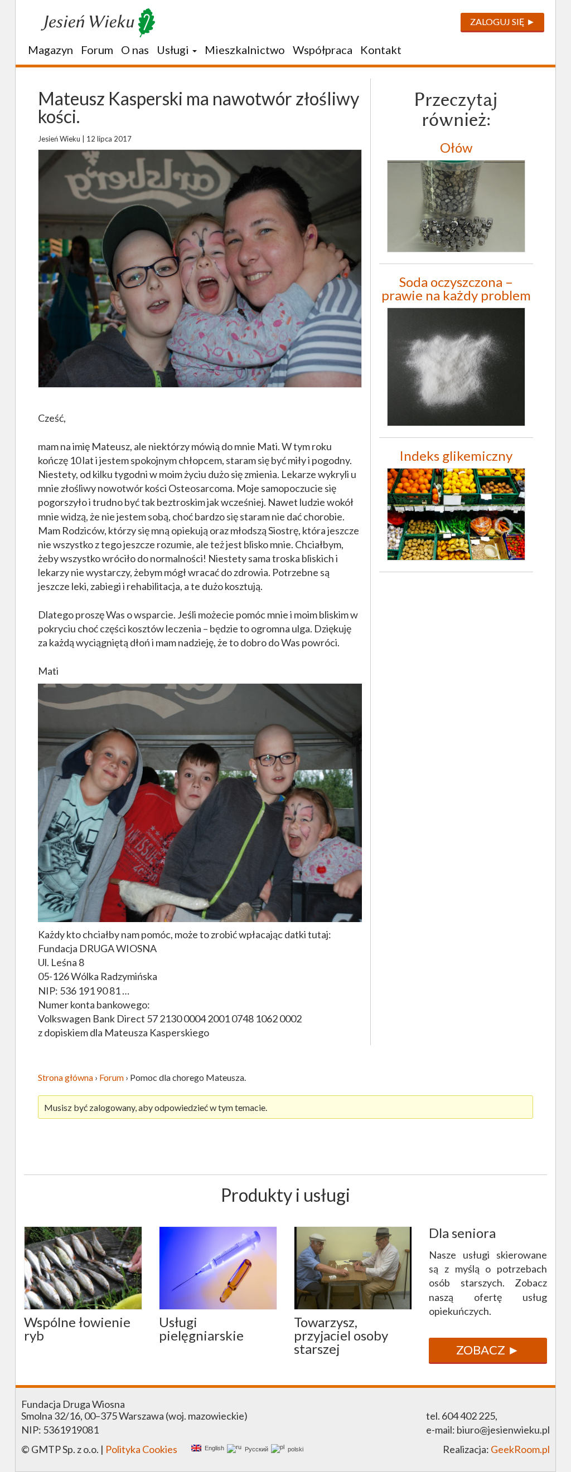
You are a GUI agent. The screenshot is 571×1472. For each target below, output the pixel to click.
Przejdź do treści (57, 57)
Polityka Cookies (141, 1449)
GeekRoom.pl (520, 1449)
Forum (97, 49)
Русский (254, 1449)
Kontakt (380, 49)
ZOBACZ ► (488, 1349)
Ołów (456, 147)
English (212, 1448)
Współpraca (322, 49)
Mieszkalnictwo (245, 49)
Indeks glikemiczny (455, 455)
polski (293, 1449)
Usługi (174, 49)
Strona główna (65, 1077)
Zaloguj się (497, 21)
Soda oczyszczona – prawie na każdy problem (456, 288)
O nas (135, 49)
